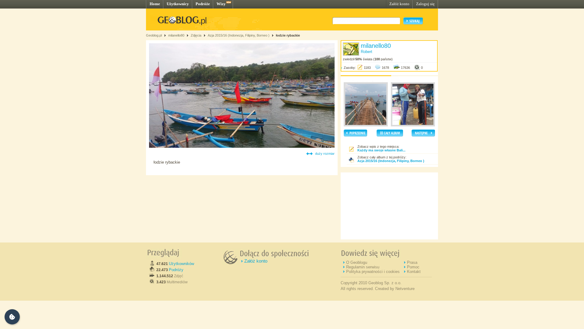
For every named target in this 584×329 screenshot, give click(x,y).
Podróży (176, 269)
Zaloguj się (425, 4)
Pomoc (413, 267)
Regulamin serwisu (362, 267)
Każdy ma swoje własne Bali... (381, 150)
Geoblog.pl (154, 35)
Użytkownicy (178, 4)
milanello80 (176, 35)
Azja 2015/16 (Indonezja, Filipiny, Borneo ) (238, 35)
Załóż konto (399, 4)
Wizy (221, 4)
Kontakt (414, 271)
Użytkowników (181, 263)
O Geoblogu (356, 262)
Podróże (203, 4)
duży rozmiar (325, 153)
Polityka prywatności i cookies (373, 271)
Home (155, 4)
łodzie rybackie (288, 35)
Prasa (412, 262)
